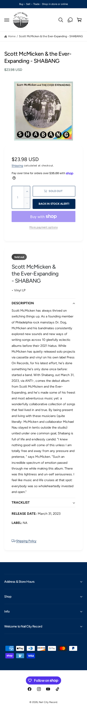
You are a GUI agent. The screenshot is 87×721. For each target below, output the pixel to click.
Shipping (17, 165)
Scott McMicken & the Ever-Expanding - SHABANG (51, 36)
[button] (7, 20)
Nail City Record (48, 702)
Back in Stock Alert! (54, 203)
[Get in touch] (70, 20)
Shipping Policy (26, 541)
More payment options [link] (43, 227)
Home (12, 36)
